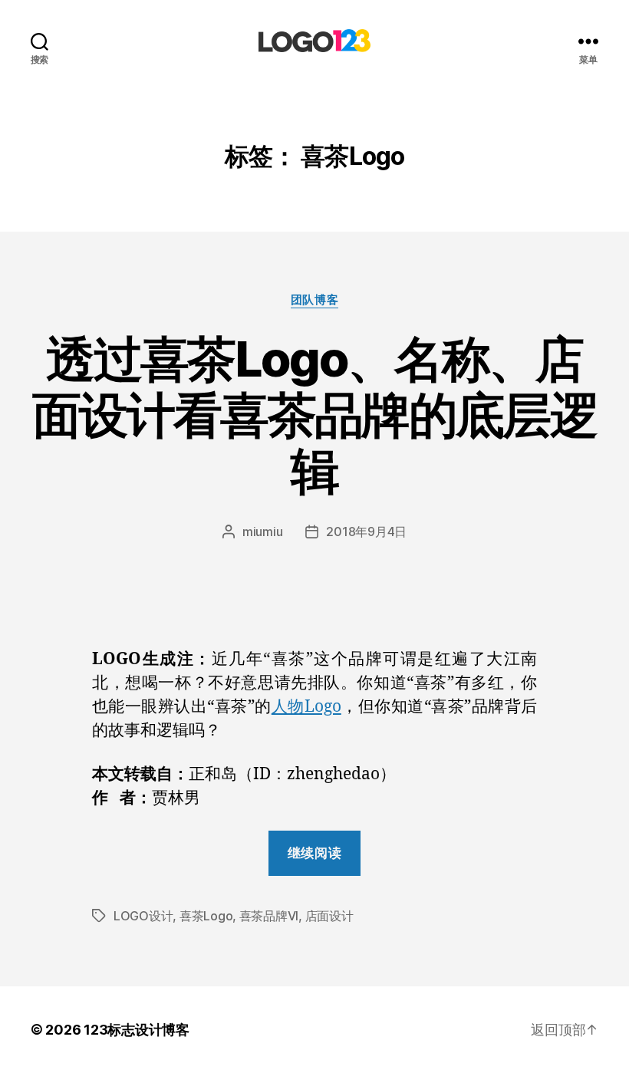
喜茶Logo (205, 915)
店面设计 (329, 915)
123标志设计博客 (136, 1030)
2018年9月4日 (366, 531)
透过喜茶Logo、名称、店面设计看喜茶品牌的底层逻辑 (314, 414)
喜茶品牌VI (268, 915)
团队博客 (314, 300)
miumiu (262, 531)
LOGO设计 (143, 915)
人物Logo (306, 706)
